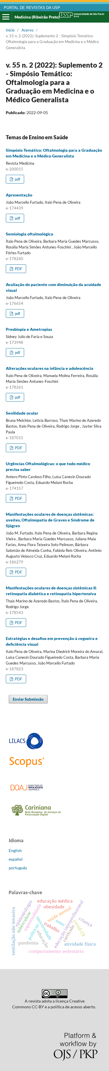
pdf (17, 179)
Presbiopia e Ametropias (29, 329)
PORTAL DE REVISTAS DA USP (32, 8)
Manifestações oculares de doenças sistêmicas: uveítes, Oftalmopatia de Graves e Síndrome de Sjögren (50, 520)
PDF (18, 268)
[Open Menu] (6, 17)
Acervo (27, 30)
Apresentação (19, 194)
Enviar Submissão (28, 699)
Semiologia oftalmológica (29, 233)
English (15, 850)
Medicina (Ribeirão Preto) (37, 17)
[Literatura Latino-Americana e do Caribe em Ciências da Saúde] (26, 748)
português (18, 867)
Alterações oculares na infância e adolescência (49, 368)
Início (10, 30)
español (16, 859)
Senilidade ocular (22, 413)
